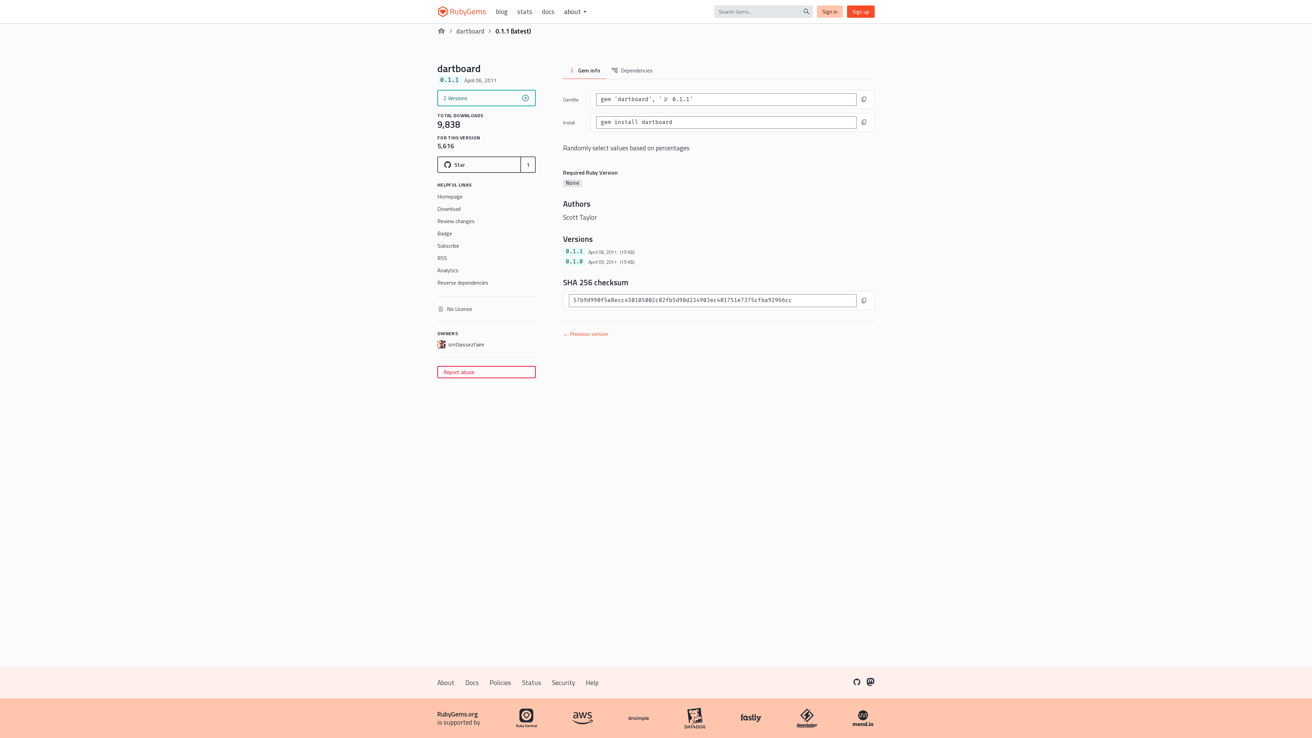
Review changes (456, 221)
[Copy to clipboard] (864, 99)
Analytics (448, 270)
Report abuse (459, 372)
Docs (548, 11)
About (445, 682)
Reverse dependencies (462, 282)
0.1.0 (574, 261)
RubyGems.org (457, 714)
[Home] (441, 31)
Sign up (860, 12)
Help (592, 682)
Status (531, 682)
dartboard (470, 31)
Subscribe (448, 246)
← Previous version (585, 334)
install (569, 122)
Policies (500, 682)
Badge (444, 233)
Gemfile (571, 99)
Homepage (450, 196)
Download (449, 209)
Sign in (829, 12)
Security (563, 682)
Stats (524, 11)
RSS (442, 258)
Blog (502, 11)
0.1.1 (574, 251)
